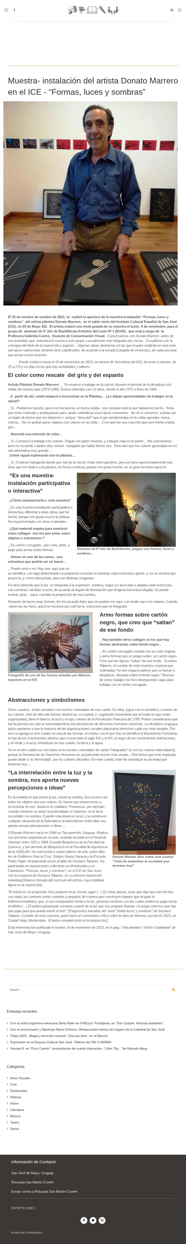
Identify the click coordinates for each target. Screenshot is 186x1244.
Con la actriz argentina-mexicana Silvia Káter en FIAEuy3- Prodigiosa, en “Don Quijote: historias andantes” (86, 1023)
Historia (15, 1097)
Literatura (17, 1110)
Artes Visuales (20, 1078)
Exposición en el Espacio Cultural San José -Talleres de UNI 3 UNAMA (60, 1042)
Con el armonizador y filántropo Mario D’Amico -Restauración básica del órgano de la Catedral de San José (87, 1029)
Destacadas (18, 1091)
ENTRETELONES (23, 1208)
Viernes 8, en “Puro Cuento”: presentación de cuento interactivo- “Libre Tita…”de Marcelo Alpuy (78, 1048)
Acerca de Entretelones (26, 1232)
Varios (14, 1128)
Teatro (14, 1122)
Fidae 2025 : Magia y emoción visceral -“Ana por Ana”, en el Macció (59, 1036)
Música (15, 1116)
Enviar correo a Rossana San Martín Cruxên (44, 1191)
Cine (13, 1084)
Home (14, 1103)
